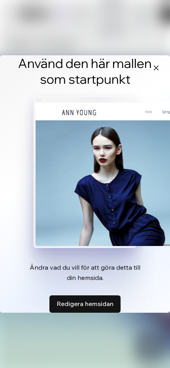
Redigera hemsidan (85, 304)
